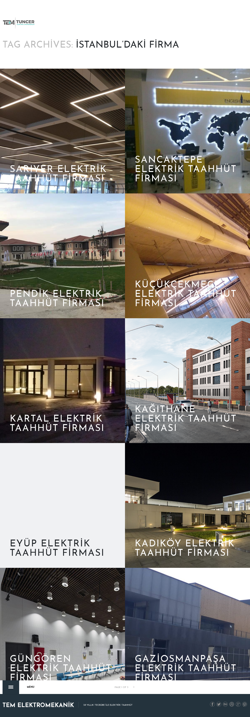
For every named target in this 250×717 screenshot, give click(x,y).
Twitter (218, 704)
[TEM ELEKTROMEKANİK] (19, 23)
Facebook (212, 704)
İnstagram (231, 704)
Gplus (238, 704)
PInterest (244, 704)
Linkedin (225, 704)
